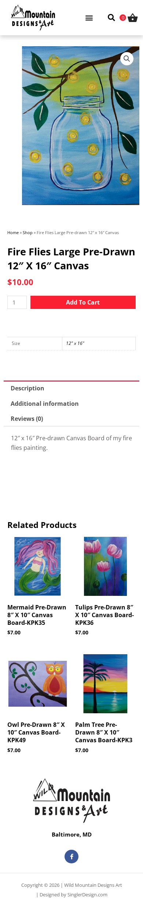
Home (13, 232)
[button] (89, 17)
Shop (28, 232)
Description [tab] (27, 388)
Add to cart (83, 302)
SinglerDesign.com (87, 894)
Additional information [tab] (45, 404)
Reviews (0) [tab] (27, 419)
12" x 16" (75, 343)
